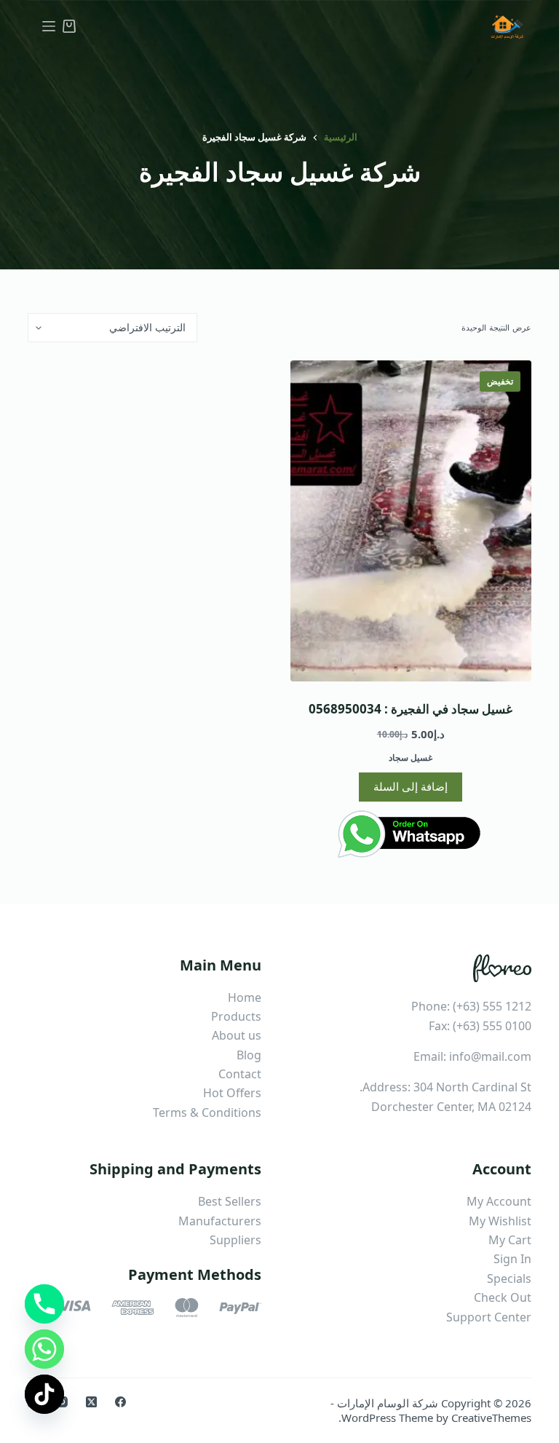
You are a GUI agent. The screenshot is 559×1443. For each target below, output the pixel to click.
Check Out (502, 1297)
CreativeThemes (491, 1417)
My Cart (509, 1240)
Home (244, 997)
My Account (499, 1201)
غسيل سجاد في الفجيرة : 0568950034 (410, 708)
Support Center (488, 1317)
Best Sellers (229, 1201)
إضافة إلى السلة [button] (410, 786)
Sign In (512, 1259)
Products (236, 1016)
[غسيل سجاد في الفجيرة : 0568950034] (410, 520)
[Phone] (44, 1304)
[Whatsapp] (44, 1349)
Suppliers (235, 1240)
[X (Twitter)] (91, 1401)
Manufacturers (219, 1221)
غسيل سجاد (410, 757)
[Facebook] (120, 1401)
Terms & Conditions (207, 1112)
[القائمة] (48, 26)
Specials (509, 1278)
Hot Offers (232, 1093)
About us (236, 1035)
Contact (239, 1074)
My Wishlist (500, 1221)
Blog (249, 1055)
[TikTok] (44, 1394)
